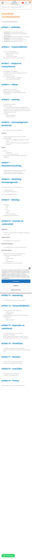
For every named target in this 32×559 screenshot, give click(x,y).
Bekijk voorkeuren (16, 290)
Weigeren (16, 285)
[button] (29, 268)
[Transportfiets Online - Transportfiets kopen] (14, 2)
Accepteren (16, 281)
